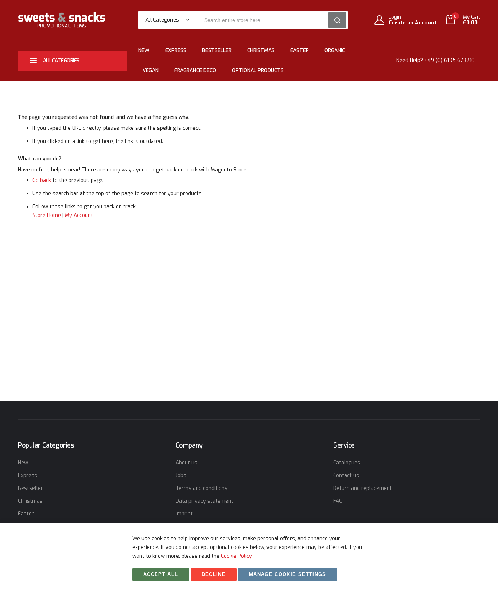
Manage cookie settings (287, 574)
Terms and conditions (201, 488)
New (143, 50)
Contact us (346, 475)
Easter (299, 50)
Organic (334, 50)
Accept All (160, 574)
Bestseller (217, 50)
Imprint (184, 513)
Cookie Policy (236, 556)
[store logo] (61, 20)
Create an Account (413, 23)
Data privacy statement (204, 501)
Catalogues (346, 462)
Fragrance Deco (195, 70)
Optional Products (258, 70)
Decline (214, 574)
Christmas (261, 50)
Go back (41, 180)
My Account (79, 215)
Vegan (151, 70)
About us (186, 462)
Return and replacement (362, 488)
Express (175, 50)
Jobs (181, 475)
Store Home (46, 215)
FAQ (338, 501)
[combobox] (265, 20)
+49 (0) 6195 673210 (449, 60)
